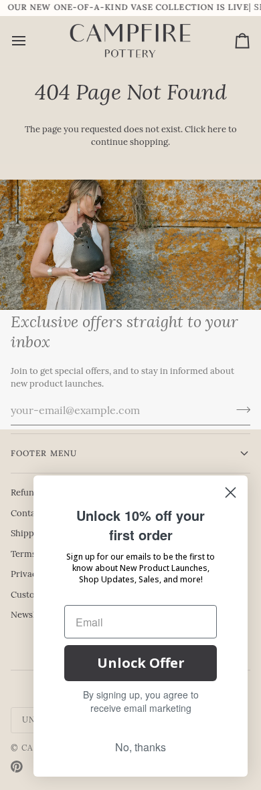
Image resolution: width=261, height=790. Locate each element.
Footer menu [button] (44, 453)
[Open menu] (31, 41)
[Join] (239, 410)
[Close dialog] (230, 492)
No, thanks (140, 747)
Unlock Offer (141, 663)
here (216, 130)
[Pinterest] (17, 767)
